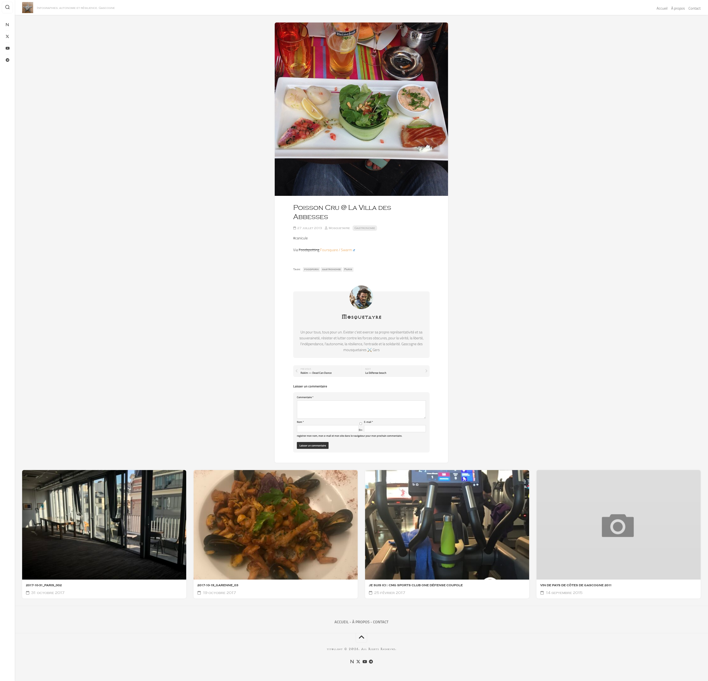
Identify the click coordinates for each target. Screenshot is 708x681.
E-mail (368, 422)
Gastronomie (364, 228)
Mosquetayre (339, 228)
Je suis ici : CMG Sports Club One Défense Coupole (416, 585)
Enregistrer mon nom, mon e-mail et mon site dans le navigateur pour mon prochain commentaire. (349, 433)
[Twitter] (7, 36)
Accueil (662, 8)
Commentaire (305, 397)
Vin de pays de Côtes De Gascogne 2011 (576, 585)
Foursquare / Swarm (336, 250)
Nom (300, 422)
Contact (694, 8)
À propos (678, 8)
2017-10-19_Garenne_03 (217, 585)
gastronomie (331, 269)
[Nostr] (7, 25)
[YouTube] (7, 48)
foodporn (311, 269)
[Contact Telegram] (7, 60)
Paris (348, 269)
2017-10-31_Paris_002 (44, 585)
